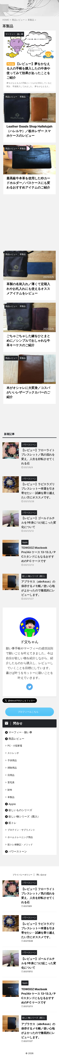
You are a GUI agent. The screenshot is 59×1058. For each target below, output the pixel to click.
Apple (12, 804)
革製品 (11, 797)
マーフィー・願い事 (20, 732)
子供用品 (12, 760)
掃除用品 (12, 767)
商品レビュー (16, 738)
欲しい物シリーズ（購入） (24, 816)
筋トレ (12, 822)
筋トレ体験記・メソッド (20, 844)
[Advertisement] (29, 222)
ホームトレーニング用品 (20, 837)
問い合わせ (41, 874)
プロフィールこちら (28, 712)
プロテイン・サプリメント (21, 829)
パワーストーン (18, 851)
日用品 (11, 775)
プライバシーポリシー (22, 874)
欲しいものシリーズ (20, 810)
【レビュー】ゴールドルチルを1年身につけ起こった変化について (38, 522)
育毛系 (11, 782)
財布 (10, 789)
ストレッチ (13, 753)
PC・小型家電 (15, 745)
